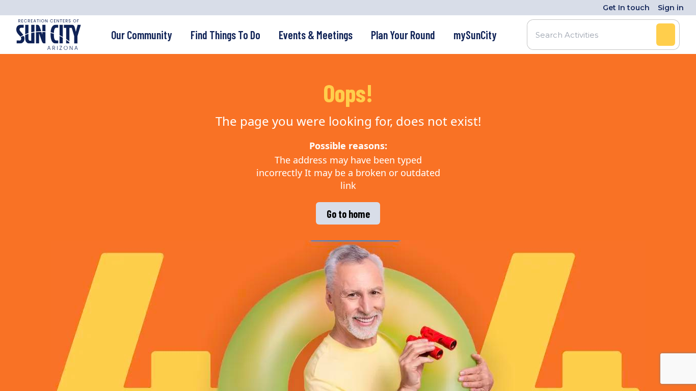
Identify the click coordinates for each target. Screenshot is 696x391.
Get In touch (626, 7)
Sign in (671, 7)
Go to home (348, 214)
